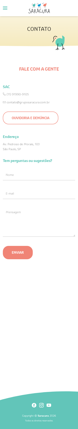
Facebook (34, 405)
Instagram (41, 405)
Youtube (49, 405)
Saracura (39, 8)
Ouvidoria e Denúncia (30, 118)
